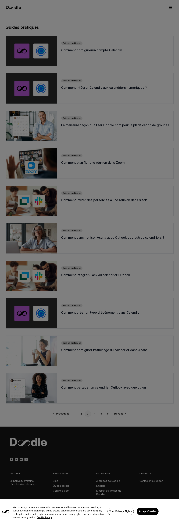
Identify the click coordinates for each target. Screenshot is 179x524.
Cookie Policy (44, 517)
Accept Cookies (147, 511)
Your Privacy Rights (120, 511)
